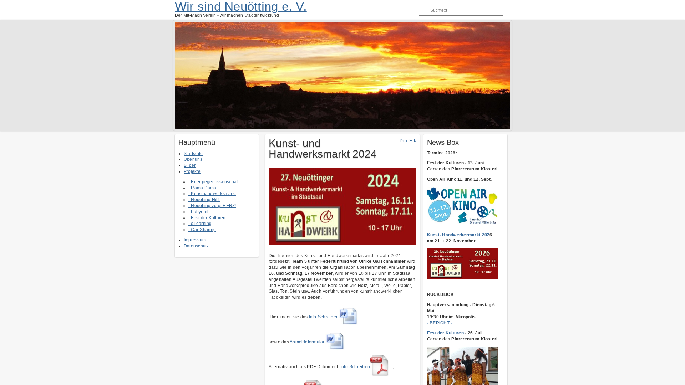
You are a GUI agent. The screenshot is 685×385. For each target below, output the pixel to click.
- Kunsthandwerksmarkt (212, 193)
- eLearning (200, 223)
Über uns (193, 159)
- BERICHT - (439, 322)
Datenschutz (196, 245)
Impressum (195, 239)
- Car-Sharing (202, 229)
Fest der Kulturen (445, 332)
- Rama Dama (202, 187)
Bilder (190, 165)
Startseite (193, 153)
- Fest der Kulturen (207, 217)
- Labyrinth (199, 211)
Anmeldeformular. (307, 341)
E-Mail (415, 140)
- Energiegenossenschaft (213, 181)
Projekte (192, 171)
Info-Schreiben (323, 316)
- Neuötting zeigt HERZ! (212, 205)
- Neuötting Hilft (204, 199)
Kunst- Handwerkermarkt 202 (458, 234)
